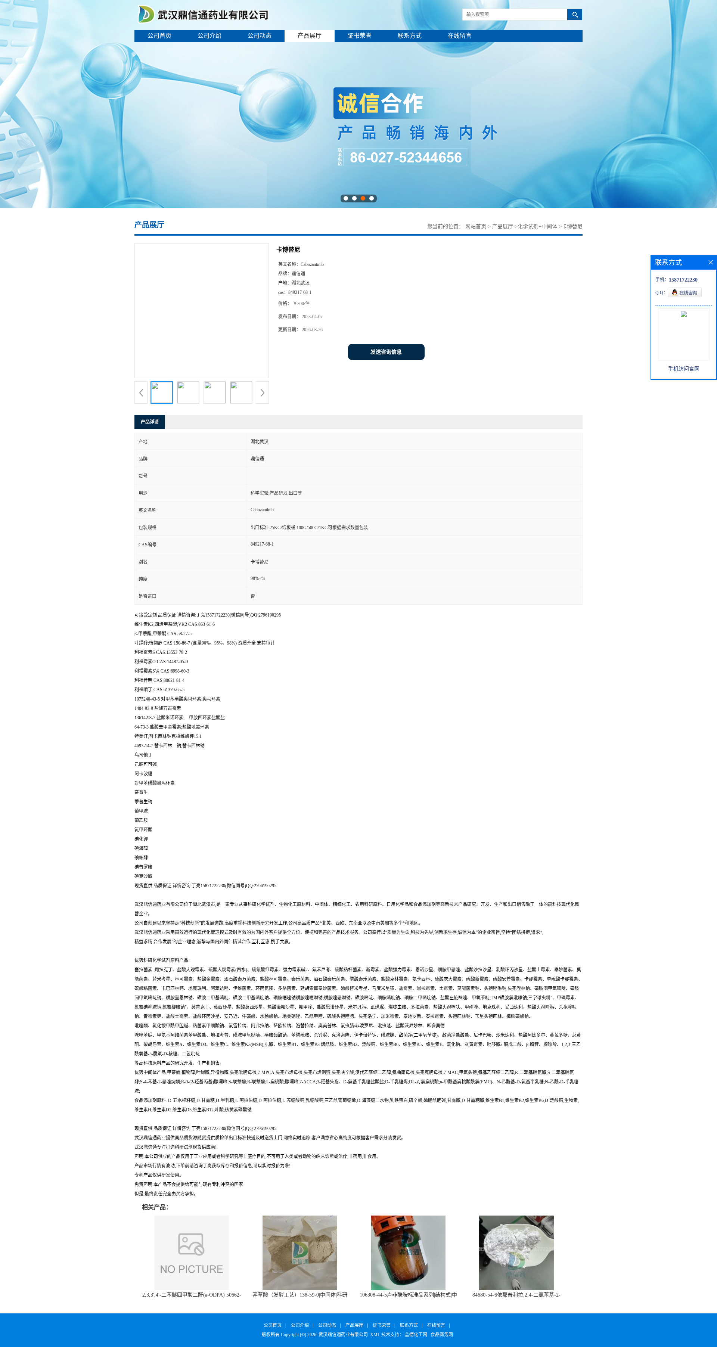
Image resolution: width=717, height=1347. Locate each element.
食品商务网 (442, 1334)
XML (375, 1334)
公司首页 (159, 35)
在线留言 (460, 35)
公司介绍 (209, 35)
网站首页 (475, 226)
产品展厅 (310, 35)
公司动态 (259, 35)
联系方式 (410, 35)
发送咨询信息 (386, 352)
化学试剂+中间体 (537, 226)
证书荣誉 (360, 35)
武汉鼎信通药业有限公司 (343, 1334)
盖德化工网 (416, 1334)
